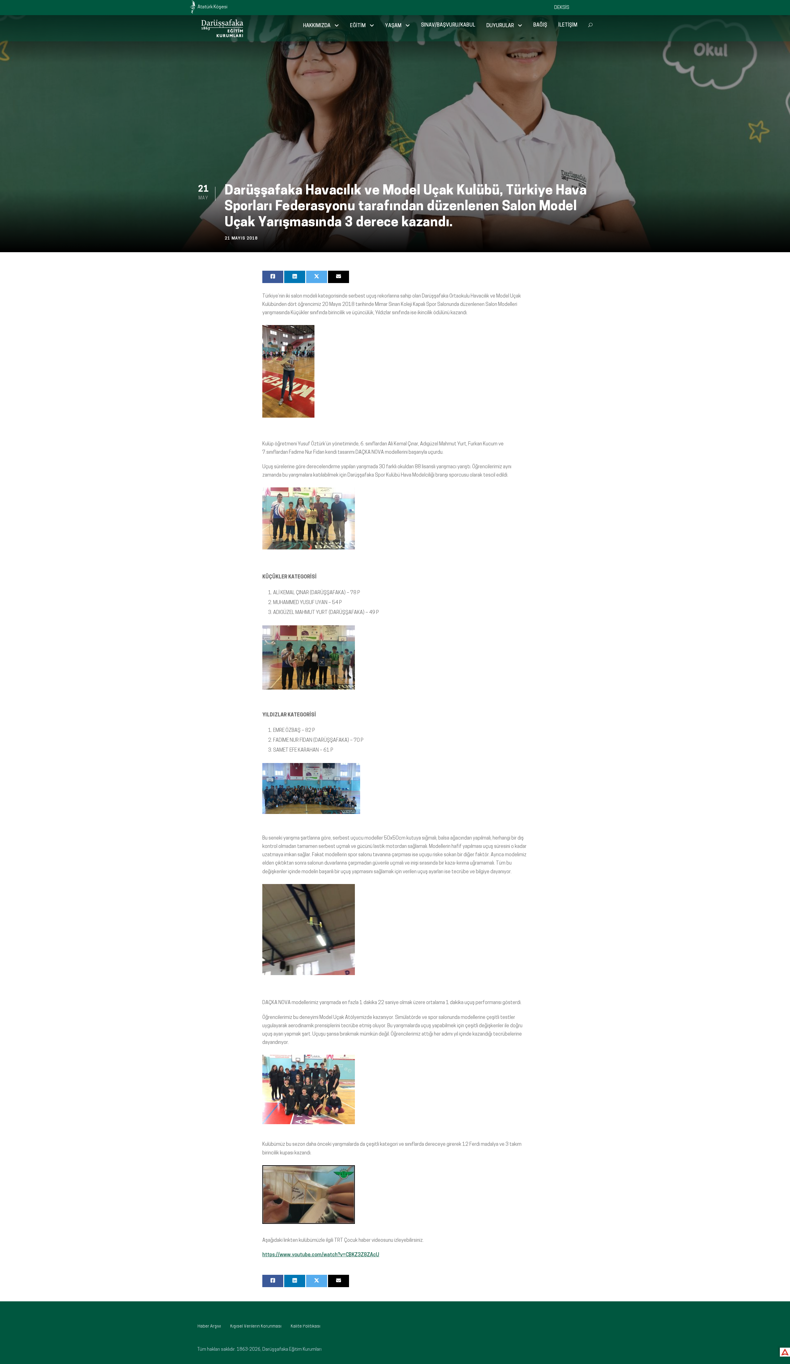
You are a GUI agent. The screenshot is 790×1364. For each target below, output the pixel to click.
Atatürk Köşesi (212, 7)
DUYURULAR (500, 25)
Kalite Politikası (305, 1326)
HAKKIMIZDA (317, 25)
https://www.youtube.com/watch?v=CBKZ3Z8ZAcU (320, 1255)
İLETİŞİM (567, 25)
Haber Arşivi (209, 1326)
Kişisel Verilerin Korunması (255, 1326)
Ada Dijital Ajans (783, 1351)
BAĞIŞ (540, 25)
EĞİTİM (358, 25)
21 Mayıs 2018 (241, 238)
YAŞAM (393, 25)
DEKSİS (561, 8)
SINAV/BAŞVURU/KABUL (448, 25)
